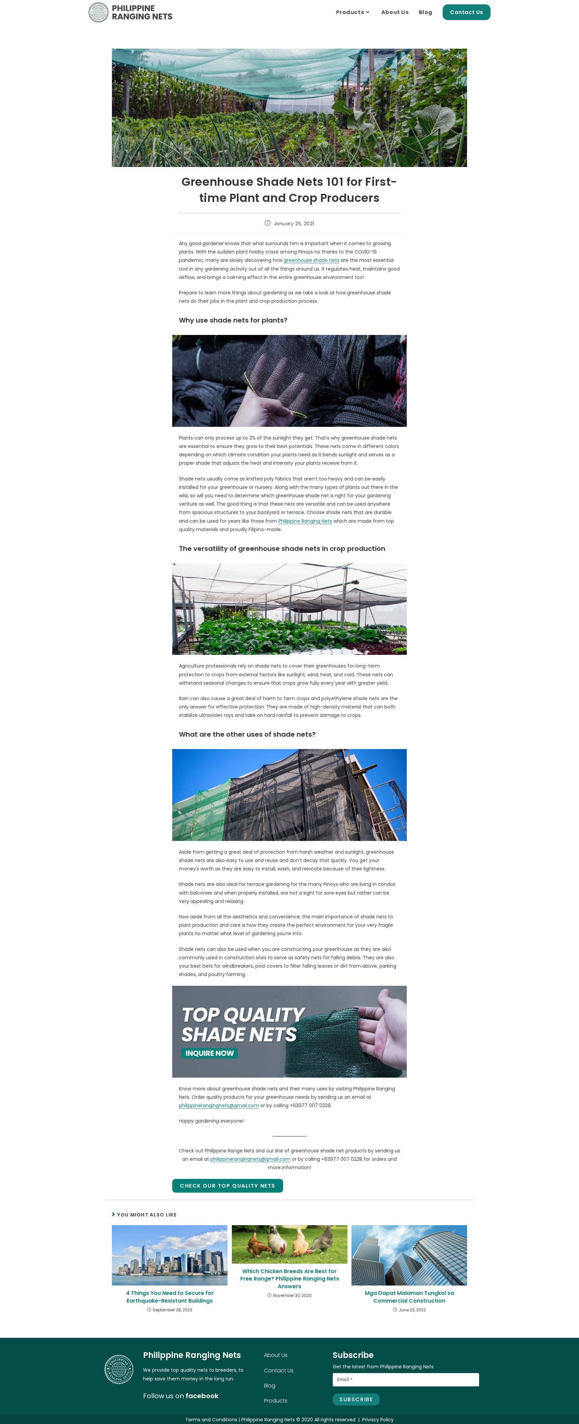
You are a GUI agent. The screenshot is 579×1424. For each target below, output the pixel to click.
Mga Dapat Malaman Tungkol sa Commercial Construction (409, 1297)
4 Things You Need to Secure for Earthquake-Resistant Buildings (170, 1297)
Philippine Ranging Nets (305, 521)
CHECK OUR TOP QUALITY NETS (227, 1186)
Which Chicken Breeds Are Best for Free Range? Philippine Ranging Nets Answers (289, 1279)
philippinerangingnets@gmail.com (219, 1105)
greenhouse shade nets (311, 260)
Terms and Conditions (211, 1419)
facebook (202, 1396)
